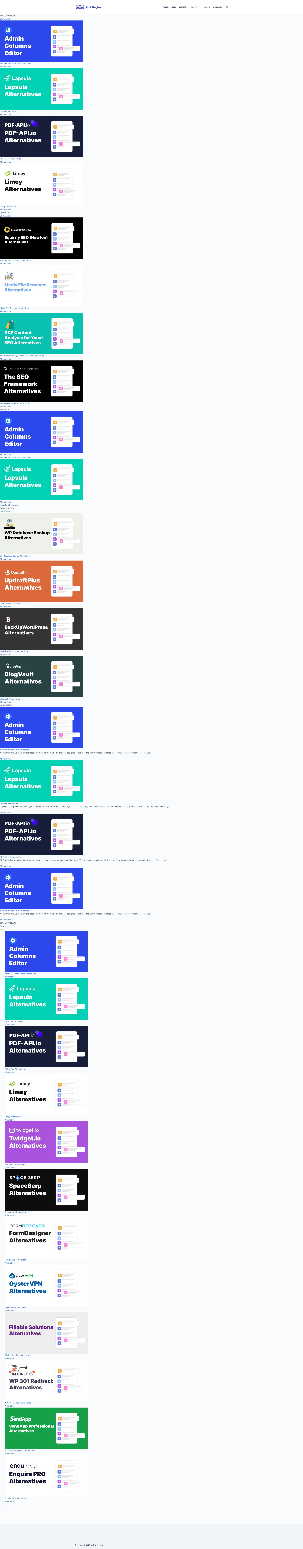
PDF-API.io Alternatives (12, 159)
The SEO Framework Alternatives (15, 403)
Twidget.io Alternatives (16, 1164)
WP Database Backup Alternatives (15, 556)
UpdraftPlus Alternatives (11, 603)
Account (194, 7)
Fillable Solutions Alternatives (19, 1355)
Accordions (217, 7)
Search (207, 7)
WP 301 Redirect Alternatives (19, 1403)
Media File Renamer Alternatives (14, 308)
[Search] (227, 7)
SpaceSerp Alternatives (17, 1212)
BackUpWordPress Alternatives (14, 651)
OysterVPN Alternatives (17, 1307)
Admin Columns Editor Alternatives (15, 63)
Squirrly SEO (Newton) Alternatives (16, 260)
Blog (174, 7)
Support (182, 7)
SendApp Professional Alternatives (22, 1450)
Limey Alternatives (10, 206)
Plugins (166, 7)
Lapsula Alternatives (9, 111)
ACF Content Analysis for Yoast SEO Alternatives (22, 356)
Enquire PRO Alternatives (17, 1498)
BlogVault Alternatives (10, 699)
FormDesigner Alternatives (18, 1260)
